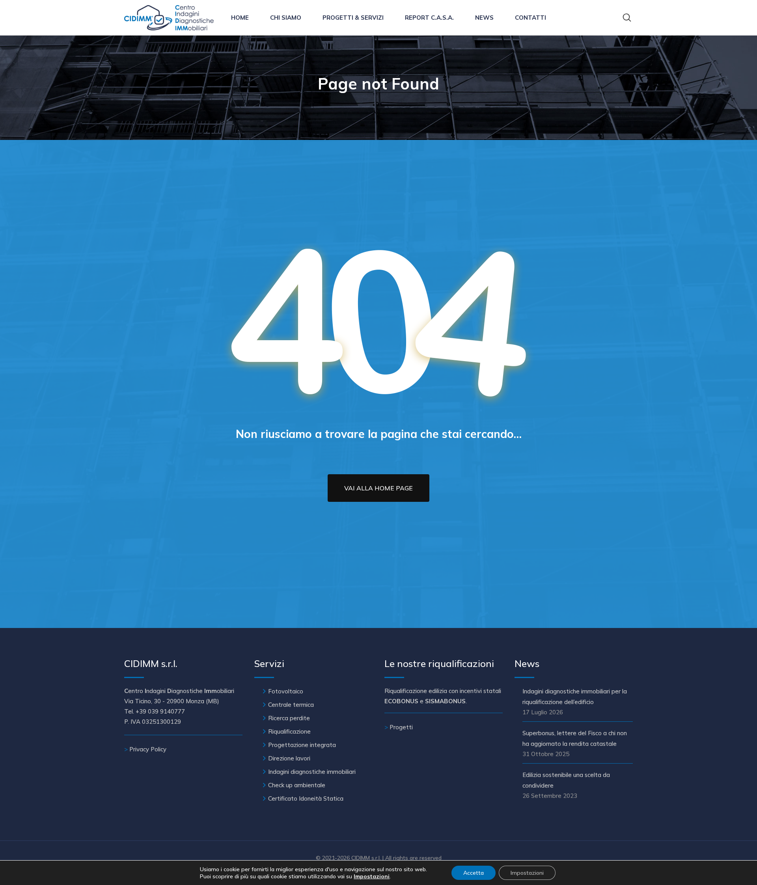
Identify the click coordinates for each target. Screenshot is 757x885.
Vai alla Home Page (378, 488)
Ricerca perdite (289, 718)
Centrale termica (291, 704)
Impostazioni (527, 872)
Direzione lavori (289, 758)
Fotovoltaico (285, 691)
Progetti (401, 727)
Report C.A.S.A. (429, 17)
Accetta (473, 872)
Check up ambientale (296, 785)
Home (240, 17)
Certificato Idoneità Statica (305, 798)
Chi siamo (285, 17)
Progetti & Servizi (353, 17)
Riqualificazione (289, 731)
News (484, 17)
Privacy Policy (147, 749)
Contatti (530, 17)
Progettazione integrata (302, 745)
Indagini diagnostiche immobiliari (312, 771)
